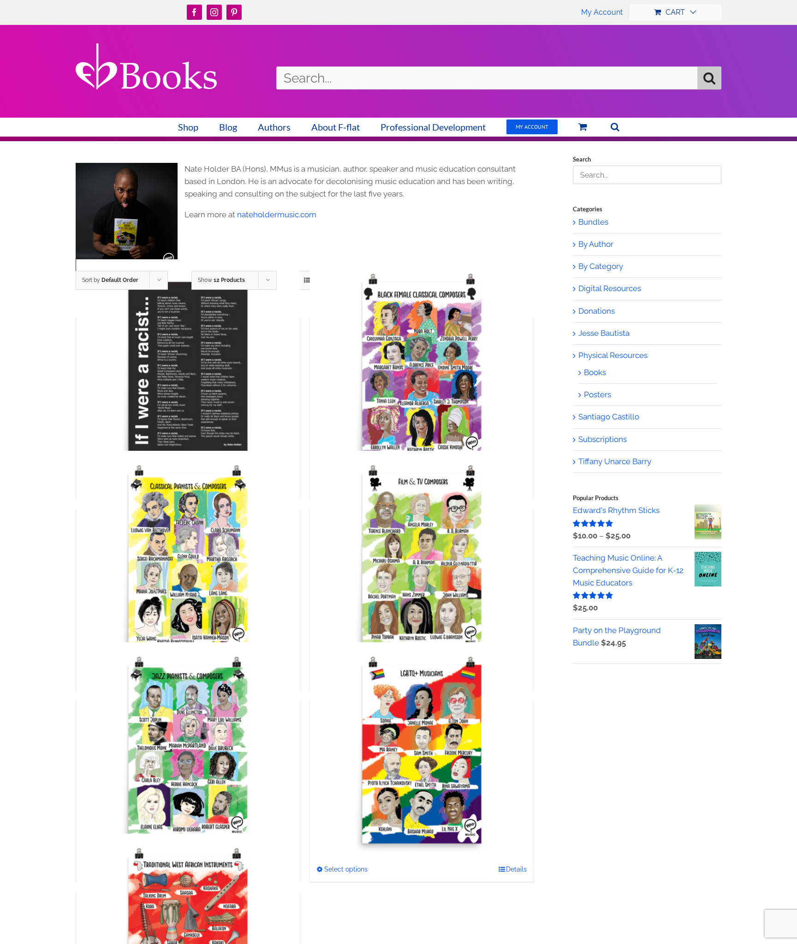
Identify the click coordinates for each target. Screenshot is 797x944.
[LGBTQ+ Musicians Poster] (422, 754)
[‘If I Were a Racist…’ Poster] (188, 371)
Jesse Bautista (604, 333)
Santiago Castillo (608, 416)
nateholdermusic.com (276, 214)
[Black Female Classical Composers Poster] (422, 371)
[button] (615, 127)
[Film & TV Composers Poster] (422, 562)
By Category (600, 266)
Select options (346, 869)
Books (595, 372)
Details (516, 869)
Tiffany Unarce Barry (614, 461)
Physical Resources (613, 355)
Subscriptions (602, 439)
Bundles (593, 222)
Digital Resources (609, 288)
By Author (595, 244)
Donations (596, 311)
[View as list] (307, 280)
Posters (597, 394)
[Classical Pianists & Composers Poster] (188, 562)
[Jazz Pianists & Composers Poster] (188, 754)
